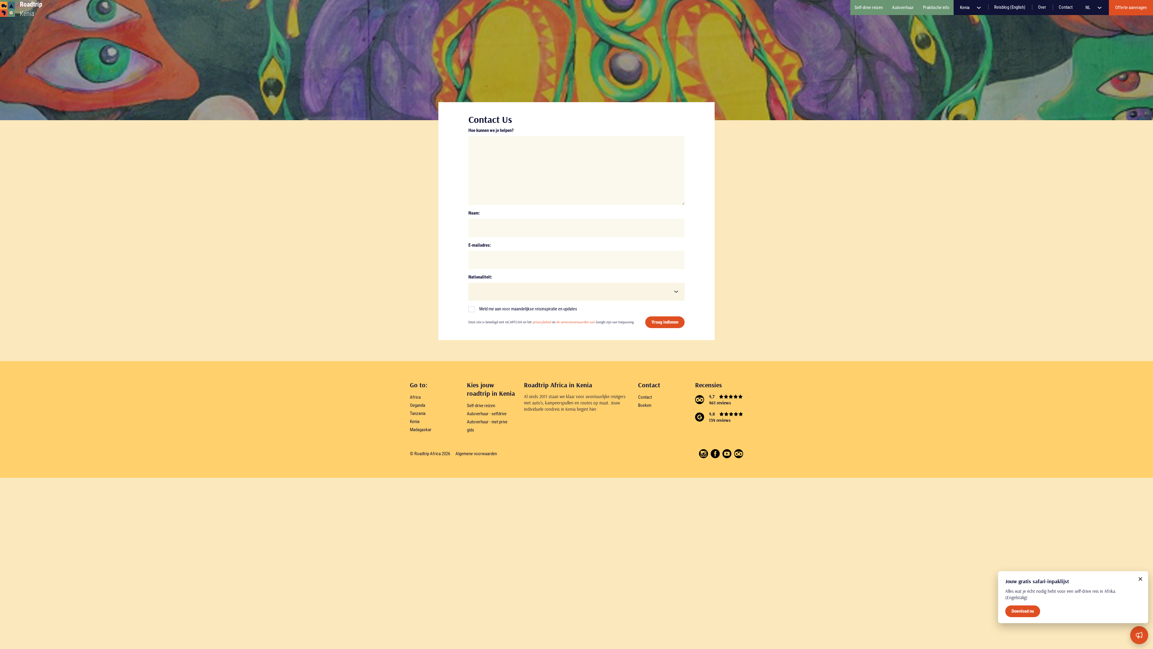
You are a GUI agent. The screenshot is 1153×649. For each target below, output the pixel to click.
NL (1088, 7)
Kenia (965, 7)
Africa (415, 397)
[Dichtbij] (1140, 579)
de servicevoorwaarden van (575, 322)
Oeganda (417, 405)
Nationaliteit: (480, 277)
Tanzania (417, 413)
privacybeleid (542, 322)
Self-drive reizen (481, 405)
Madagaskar (420, 429)
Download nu (1023, 611)
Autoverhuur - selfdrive (487, 413)
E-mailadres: (479, 245)
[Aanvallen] (1139, 635)
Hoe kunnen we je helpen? (491, 130)
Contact (645, 397)
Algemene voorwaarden (476, 453)
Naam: (474, 213)
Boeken (644, 405)
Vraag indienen (665, 322)
